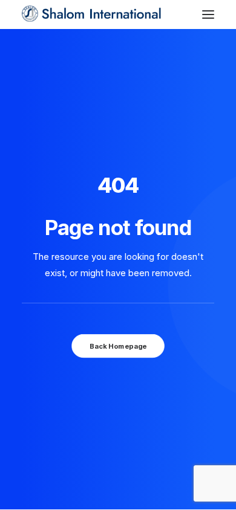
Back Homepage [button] (118, 345)
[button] (208, 14)
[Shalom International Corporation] (93, 14)
